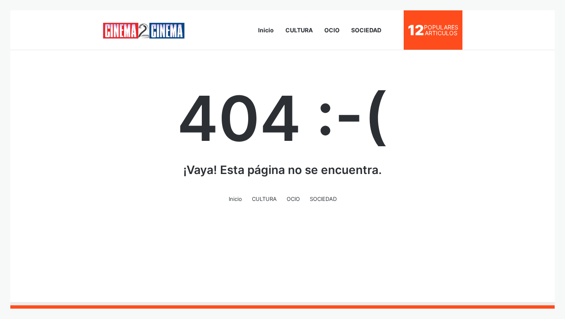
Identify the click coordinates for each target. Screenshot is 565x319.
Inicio (266, 30)
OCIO (332, 30)
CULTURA (299, 30)
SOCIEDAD (366, 30)
